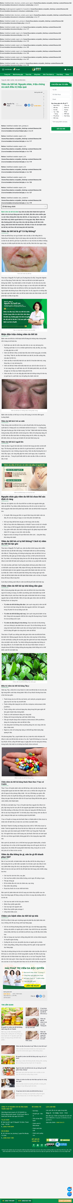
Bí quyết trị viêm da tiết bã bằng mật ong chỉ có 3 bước (11, 1028)
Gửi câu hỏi (61, 129)
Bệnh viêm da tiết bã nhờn (9, 212)
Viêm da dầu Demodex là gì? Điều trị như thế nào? (31, 1046)
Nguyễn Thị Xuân (10, 105)
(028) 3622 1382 (8, 1138)
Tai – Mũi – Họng (56, 113)
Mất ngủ (66, 114)
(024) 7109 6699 (8, 1126)
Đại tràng (67, 116)
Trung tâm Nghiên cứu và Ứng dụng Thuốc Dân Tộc (36, 69)
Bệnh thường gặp (18, 74)
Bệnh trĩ (66, 107)
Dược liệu (28, 74)
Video (67, 74)
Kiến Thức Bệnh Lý (48, 74)
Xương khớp (66, 111)
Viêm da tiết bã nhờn (20, 80)
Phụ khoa (56, 116)
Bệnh (8, 80)
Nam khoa (56, 105)
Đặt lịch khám (66, 1200)
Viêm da (66, 105)
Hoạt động (60, 74)
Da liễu (12, 80)
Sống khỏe (37, 74)
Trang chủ (7, 74)
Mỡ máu (56, 118)
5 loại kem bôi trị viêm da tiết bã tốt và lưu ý (43, 1011)
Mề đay (56, 107)
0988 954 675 (60, 1122)
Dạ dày (55, 110)
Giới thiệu (35, 1111)
